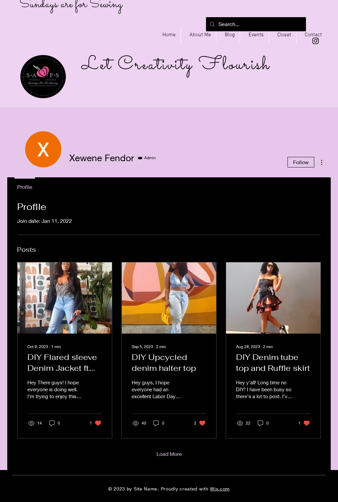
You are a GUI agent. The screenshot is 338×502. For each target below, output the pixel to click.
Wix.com (220, 488)
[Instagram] (315, 41)
